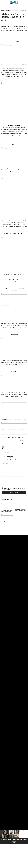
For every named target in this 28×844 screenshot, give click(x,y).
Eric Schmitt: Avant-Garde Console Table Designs (7, 511)
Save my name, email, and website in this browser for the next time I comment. (13, 489)
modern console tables (16, 431)
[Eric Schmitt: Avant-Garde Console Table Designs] (7, 505)
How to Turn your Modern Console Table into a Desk (21, 510)
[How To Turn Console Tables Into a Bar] (7, 517)
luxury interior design (11, 430)
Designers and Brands (5, 10)
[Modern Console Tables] (14, 3)
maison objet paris (7, 431)
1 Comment (6, 452)
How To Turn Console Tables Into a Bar (5, 522)
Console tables (6, 429)
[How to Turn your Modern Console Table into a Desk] (21, 505)
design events (12, 429)
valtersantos (4, 22)
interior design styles (19, 429)
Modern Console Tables (14, 10)
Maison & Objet (19, 430)
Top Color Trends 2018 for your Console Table (16, 419)
